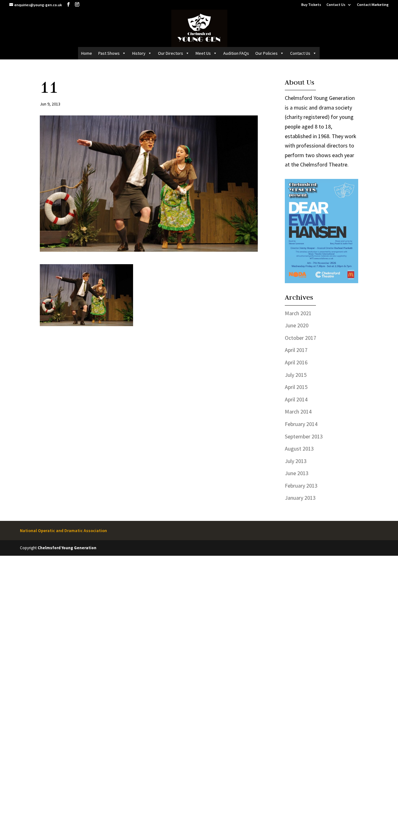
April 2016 (296, 362)
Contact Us (335, 5)
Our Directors (170, 53)
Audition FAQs (236, 53)
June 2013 (296, 473)
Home (86, 53)
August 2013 (299, 448)
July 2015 (296, 374)
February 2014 (301, 424)
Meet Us (203, 53)
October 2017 (300, 337)
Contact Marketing (373, 5)
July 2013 (296, 461)
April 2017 (296, 349)
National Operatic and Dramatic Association (63, 530)
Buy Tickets (311, 5)
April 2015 (296, 387)
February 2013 (301, 485)
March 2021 (298, 313)
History (139, 53)
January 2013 (300, 497)
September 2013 (304, 436)
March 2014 (298, 411)
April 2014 (296, 399)
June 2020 (296, 325)
